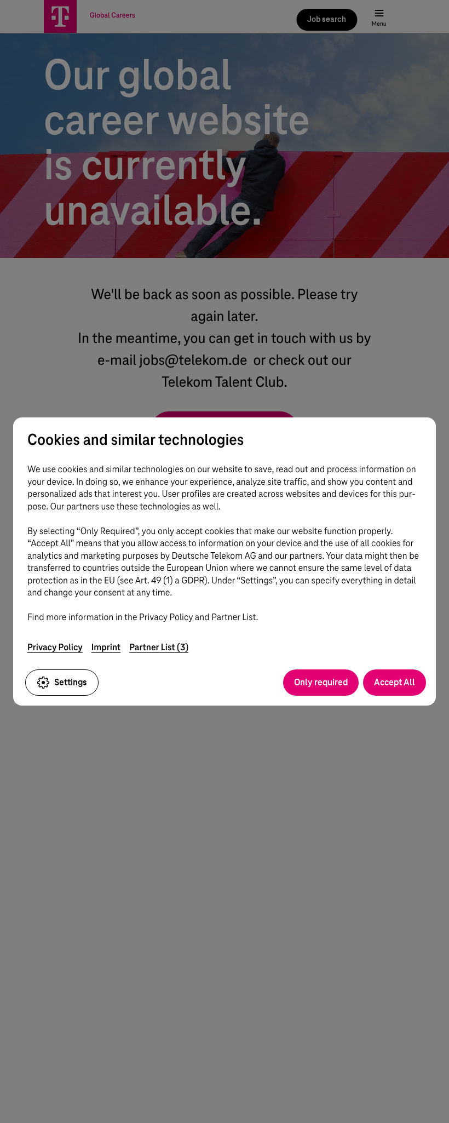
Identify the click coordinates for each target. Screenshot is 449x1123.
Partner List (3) (158, 647)
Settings (70, 682)
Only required (321, 682)
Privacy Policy (55, 647)
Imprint (105, 647)
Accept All (394, 682)
